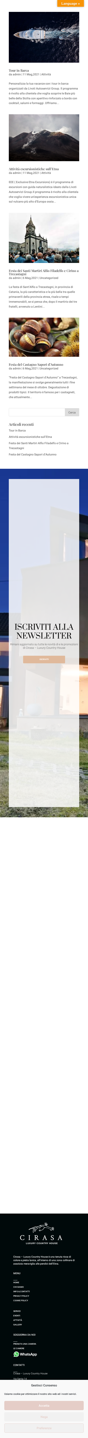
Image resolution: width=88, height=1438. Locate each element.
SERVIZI (17, 1311)
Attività (46, 74)
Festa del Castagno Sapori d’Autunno (36, 364)
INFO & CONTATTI (21, 1291)
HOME (16, 1282)
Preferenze (44, 1428)
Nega (44, 1417)
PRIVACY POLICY (21, 1296)
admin (17, 74)
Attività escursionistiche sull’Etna (34, 169)
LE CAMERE (18, 1348)
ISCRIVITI (44, 659)
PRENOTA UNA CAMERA (24, 1344)
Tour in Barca (19, 70)
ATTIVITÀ (17, 1320)
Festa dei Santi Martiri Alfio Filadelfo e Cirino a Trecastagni (44, 272)
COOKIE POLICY (20, 1300)
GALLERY (17, 1325)
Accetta (44, 1405)
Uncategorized (49, 278)
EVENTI (16, 1316)
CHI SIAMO (18, 1287)
